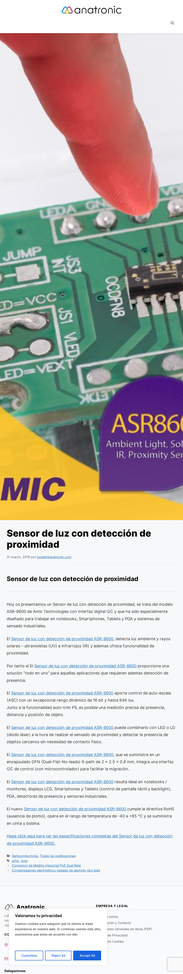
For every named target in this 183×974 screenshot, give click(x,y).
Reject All (58, 955)
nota (24, 861)
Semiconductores (25, 856)
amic (15, 861)
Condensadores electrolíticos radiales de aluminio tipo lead (56, 870)
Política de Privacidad (112, 935)
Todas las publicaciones (58, 856)
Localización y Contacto (113, 923)
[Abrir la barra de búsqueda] (172, 23)
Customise (29, 955)
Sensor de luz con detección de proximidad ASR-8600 (62, 638)
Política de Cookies (110, 941)
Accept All (87, 955)
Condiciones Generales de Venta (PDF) (124, 929)
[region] (58, 936)
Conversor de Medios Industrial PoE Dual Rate (46, 865)
